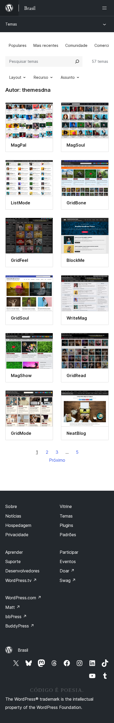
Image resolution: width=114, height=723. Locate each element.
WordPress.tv (21, 580)
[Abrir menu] (105, 8)
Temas (11, 24)
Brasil (23, 650)
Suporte (13, 561)
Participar (69, 552)
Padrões (68, 534)
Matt (12, 607)
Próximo (57, 460)
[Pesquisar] (77, 61)
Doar (67, 570)
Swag (68, 580)
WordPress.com (23, 597)
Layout (15, 77)
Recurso (41, 77)
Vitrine (66, 506)
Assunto (68, 77)
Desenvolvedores (22, 570)
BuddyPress (19, 626)
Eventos (68, 561)
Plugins (66, 525)
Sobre (11, 506)
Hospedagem (18, 525)
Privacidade (16, 534)
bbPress (16, 616)
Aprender (14, 552)
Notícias (13, 516)
